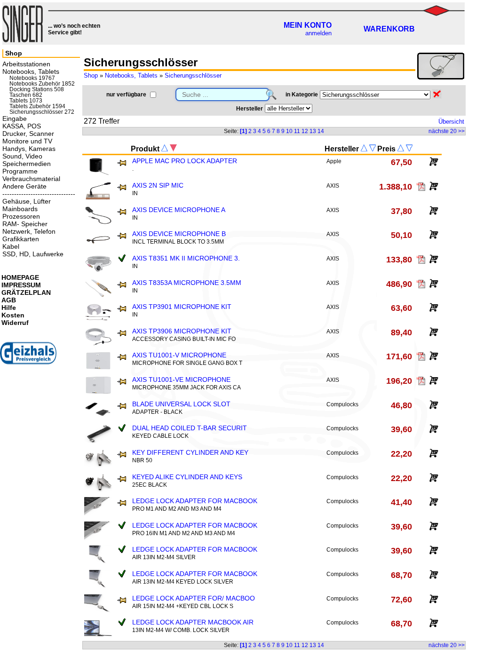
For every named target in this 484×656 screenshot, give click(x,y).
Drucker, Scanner (28, 133)
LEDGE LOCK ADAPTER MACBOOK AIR (193, 622)
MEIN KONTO (308, 25)
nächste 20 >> (446, 131)
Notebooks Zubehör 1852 (42, 84)
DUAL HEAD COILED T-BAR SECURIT (189, 428)
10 (289, 131)
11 (297, 131)
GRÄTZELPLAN (26, 292)
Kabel (10, 246)
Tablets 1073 (25, 100)
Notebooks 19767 (32, 78)
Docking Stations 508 (36, 89)
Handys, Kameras (29, 148)
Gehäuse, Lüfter (26, 201)
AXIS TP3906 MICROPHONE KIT (181, 331)
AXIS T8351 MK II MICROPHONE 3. (186, 258)
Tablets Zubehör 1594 (37, 106)
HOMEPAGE (20, 277)
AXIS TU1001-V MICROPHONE (179, 355)
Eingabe (14, 118)
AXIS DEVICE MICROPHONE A (178, 209)
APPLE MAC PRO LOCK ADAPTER (184, 161)
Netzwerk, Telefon (29, 231)
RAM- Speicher (25, 224)
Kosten (12, 315)
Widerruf (15, 322)
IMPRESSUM (21, 285)
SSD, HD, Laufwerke (32, 254)
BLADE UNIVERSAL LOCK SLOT (181, 404)
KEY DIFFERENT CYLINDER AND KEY (190, 452)
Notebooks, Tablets (131, 75)
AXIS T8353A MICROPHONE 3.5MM (186, 282)
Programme (20, 171)
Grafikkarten (20, 239)
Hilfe (8, 307)
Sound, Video (22, 156)
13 (312, 131)
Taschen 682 (25, 95)
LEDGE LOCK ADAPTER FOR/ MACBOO (193, 598)
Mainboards (20, 209)
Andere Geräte (24, 186)
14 (320, 131)
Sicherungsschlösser (193, 75)
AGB (8, 300)
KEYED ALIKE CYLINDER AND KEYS (187, 477)
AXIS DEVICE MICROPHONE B (179, 233)
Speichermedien (26, 163)
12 (305, 131)
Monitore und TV (27, 141)
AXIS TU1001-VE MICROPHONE (181, 379)
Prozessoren (21, 216)
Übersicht (451, 121)
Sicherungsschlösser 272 (41, 112)
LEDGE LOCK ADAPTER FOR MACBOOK (194, 501)
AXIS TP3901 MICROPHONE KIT (181, 306)
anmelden (318, 33)
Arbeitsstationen (26, 64)
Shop (91, 75)
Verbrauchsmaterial (31, 178)
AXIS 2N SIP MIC (157, 185)
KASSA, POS (21, 126)
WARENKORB (389, 29)
